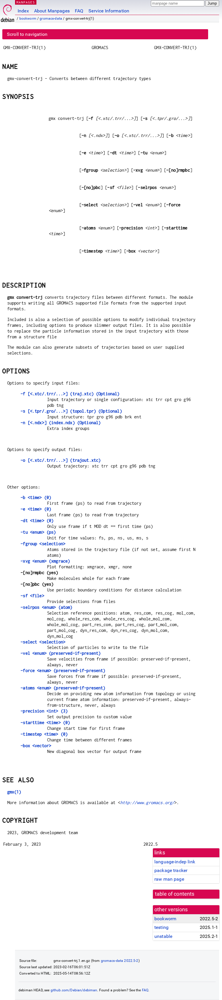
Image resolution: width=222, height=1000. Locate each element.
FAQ (79, 11)
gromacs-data (51, 18)
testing (161, 927)
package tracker (170, 870)
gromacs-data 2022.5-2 (119, 961)
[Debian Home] (7, 11)
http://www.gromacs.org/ (147, 802)
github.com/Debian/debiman (74, 990)
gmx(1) (14, 791)
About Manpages (52, 11)
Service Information (108, 11)
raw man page (169, 879)
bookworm (27, 18)
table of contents (175, 894)
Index (23, 11)
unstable (163, 936)
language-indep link (174, 861)
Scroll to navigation (27, 34)
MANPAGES (25, 2)
